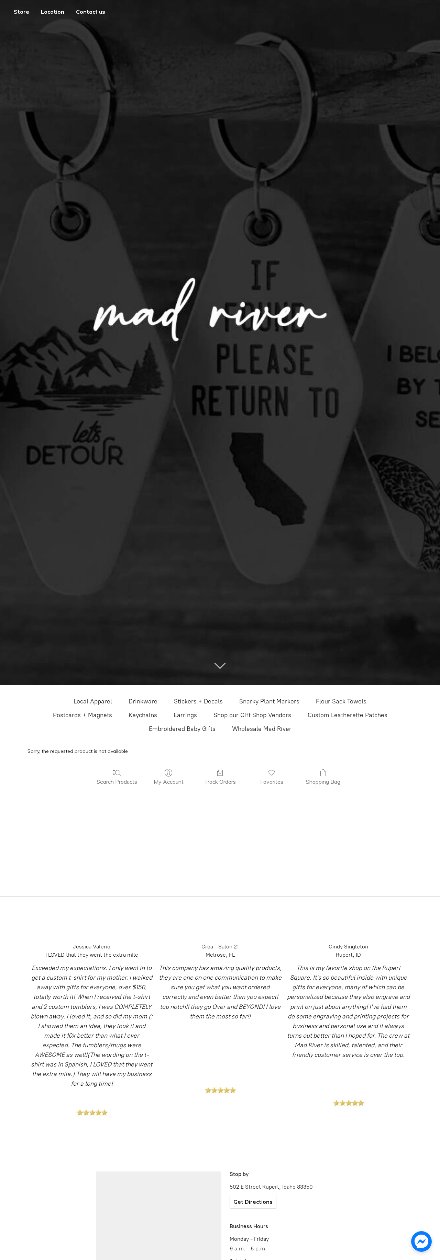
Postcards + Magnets (82, 715)
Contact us (90, 11)
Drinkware (143, 701)
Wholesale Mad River (262, 729)
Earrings (185, 715)
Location (52, 11)
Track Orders (220, 781)
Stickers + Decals (198, 701)
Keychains (143, 715)
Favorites (271, 781)
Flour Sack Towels (341, 701)
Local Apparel (93, 701)
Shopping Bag (323, 781)
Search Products (117, 781)
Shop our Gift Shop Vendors (252, 715)
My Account (169, 781)
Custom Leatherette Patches (347, 715)
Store (21, 11)
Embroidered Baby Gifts (182, 729)
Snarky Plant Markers (269, 701)
